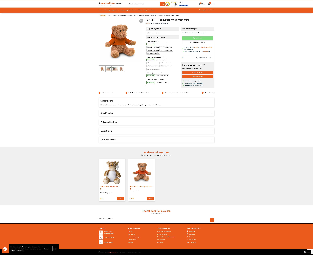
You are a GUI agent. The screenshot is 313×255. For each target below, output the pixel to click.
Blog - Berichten (191, 242)
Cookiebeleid (161, 240)
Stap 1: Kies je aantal (154, 29)
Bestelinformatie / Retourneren (166, 237)
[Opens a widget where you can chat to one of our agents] (306, 252)
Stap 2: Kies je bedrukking (156, 37)
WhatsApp (192, 240)
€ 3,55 (102, 199)
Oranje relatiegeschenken (119, 16)
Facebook (192, 231)
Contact (130, 231)
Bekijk (120, 198)
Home (108, 16)
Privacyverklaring (162, 234)
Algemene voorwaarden (164, 231)
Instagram (192, 234)
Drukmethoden (132, 240)
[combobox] (144, 3)
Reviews (130, 242)
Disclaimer (160, 242)
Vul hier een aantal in (153, 33)
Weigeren (55, 248)
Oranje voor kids (132, 16)
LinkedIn (191, 237)
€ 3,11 (132, 199)
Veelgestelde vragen (134, 237)
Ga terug (102, 15)
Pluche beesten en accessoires (147, 16)
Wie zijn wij (131, 234)
